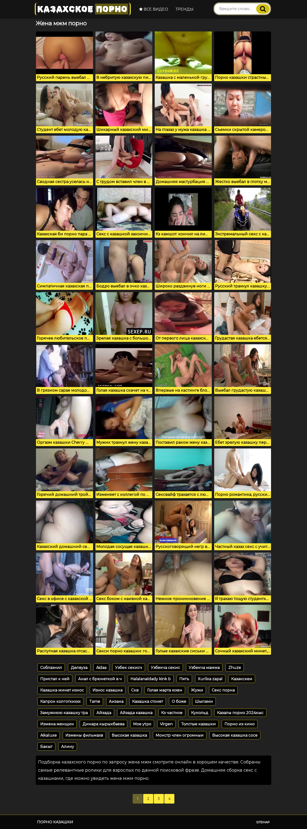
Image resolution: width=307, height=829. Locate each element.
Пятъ (184, 679)
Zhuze (234, 667)
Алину (67, 746)
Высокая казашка (129, 735)
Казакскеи (241, 679)
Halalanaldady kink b (150, 679)
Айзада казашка (136, 712)
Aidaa (101, 667)
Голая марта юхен (164, 690)
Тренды (185, 9)
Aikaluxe (48, 735)
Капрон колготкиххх (60, 701)
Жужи (197, 690)
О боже (179, 701)
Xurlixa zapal (210, 679)
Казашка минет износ (62, 690)
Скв (135, 690)
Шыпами (204, 701)
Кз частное (172, 712)
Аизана (116, 701)
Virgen (166, 724)
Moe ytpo (142, 724)
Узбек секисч (128, 667)
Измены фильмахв (84, 735)
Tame (94, 701)
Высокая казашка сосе (235, 735)
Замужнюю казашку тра (64, 712)
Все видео (155, 9)
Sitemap (263, 822)
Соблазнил (51, 667)
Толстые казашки (198, 724)
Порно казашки (55, 822)
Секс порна (223, 690)
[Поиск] (263, 9)
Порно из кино (239, 724)
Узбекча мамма (204, 667)
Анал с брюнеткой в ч (100, 679)
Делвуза (79, 667)
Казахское (82, 9)
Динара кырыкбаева (103, 724)
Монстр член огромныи (180, 735)
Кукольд (199, 712)
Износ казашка (108, 690)
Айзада (103, 712)
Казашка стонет (147, 701)
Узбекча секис (165, 667)
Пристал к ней (55, 679)
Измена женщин (57, 724)
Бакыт (46, 746)
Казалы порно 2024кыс (240, 712)
